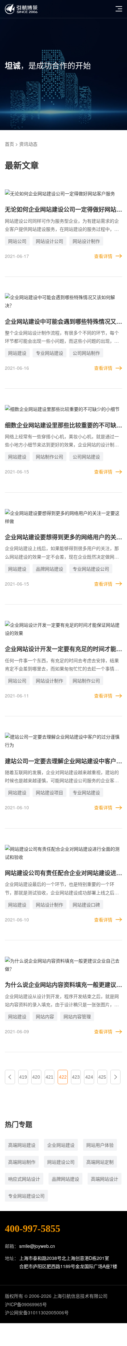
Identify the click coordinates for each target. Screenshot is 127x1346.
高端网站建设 (21, 1145)
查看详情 (103, 256)
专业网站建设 (49, 353)
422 (63, 1077)
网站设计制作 (86, 241)
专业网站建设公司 (91, 568)
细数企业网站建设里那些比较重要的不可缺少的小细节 (63, 425)
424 (89, 1077)
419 (23, 1077)
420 (36, 1077)
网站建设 (17, 353)
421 (49, 1077)
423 (76, 1077)
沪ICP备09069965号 (26, 1304)
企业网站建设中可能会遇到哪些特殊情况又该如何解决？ (63, 322)
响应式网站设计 (24, 1178)
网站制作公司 (49, 456)
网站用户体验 (100, 1145)
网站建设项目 (49, 792)
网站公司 (17, 241)
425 (102, 1077)
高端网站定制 (100, 1162)
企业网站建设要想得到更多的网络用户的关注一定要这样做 (63, 537)
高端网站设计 (104, 1178)
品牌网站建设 (49, 568)
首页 (9, 144)
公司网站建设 (86, 456)
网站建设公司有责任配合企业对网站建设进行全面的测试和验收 (63, 873)
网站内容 (45, 1016)
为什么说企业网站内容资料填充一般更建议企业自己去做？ (63, 985)
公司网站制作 (86, 353)
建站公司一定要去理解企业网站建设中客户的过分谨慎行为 (63, 761)
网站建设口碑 (86, 904)
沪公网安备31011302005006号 (37, 1312)
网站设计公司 (49, 241)
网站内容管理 (77, 1016)
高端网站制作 (21, 1162)
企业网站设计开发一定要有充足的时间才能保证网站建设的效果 (63, 649)
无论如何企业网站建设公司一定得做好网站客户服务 (63, 210)
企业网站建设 (61, 1145)
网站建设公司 (61, 1162)
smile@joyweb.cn (37, 1246)
